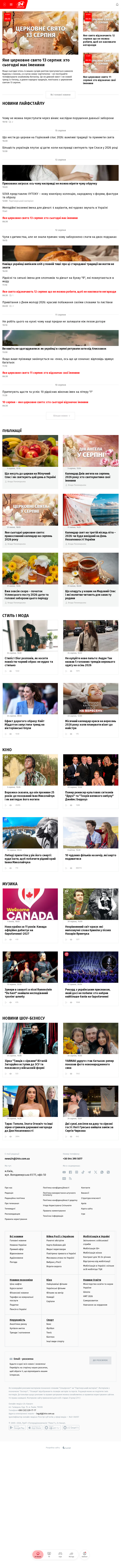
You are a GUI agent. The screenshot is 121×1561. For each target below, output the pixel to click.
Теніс (49, 1332)
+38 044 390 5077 (72, 1158)
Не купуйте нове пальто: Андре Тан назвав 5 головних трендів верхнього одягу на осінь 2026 (90, 662)
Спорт (50, 1319)
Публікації (12, 431)
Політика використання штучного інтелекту (59, 1194)
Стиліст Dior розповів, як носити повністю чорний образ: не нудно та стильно (29, 662)
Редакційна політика (15, 1198)
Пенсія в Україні (18, 1309)
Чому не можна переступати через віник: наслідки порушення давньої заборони (58, 118)
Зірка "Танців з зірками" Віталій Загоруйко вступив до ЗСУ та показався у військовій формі (26, 1064)
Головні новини (18, 1240)
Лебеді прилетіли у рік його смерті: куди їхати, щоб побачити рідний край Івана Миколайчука (30, 859)
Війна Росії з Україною (60, 1236)
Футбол (50, 1328)
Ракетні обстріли (55, 1240)
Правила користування (16, 1219)
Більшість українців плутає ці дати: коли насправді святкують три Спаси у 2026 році (60, 147)
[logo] (20, 4)
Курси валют (16, 1288)
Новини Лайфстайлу (23, 103)
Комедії (50, 1297)
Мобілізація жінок (92, 1252)
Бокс (48, 1324)
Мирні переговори (56, 1249)
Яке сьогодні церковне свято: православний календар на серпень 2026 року (28, 536)
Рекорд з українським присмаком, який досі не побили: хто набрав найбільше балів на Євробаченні (87, 993)
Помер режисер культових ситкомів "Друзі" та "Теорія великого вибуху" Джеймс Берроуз (89, 796)
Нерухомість (17, 1319)
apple (34, 1427)
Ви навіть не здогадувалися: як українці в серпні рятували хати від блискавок (54, 348)
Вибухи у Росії (53, 1262)
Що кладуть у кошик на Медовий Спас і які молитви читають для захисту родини (90, 595)
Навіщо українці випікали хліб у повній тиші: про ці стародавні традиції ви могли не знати (58, 265)
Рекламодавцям (12, 1214)
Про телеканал (12, 1204)
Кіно (49, 1279)
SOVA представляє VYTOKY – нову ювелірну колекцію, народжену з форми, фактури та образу (60, 195)
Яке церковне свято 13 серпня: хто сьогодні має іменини (40, 218)
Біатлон (50, 1337)
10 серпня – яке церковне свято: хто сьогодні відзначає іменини (45, 402)
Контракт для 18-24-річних (97, 1257)
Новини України (18, 1244)
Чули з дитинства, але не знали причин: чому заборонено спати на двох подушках (59, 237)
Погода (13, 1262)
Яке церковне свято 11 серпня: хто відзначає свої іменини (41, 373)
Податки (14, 1304)
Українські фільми (55, 1288)
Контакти (85, 1188)
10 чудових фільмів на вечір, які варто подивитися (90, 857)
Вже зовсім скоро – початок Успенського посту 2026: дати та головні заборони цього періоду (27, 595)
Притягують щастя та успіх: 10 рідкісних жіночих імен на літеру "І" (47, 392)
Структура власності (91, 1198)
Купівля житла (17, 1328)
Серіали (50, 1301)
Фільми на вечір (54, 1292)
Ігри (83, 1214)
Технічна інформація (53, 1216)
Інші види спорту (55, 1341)
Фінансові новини (19, 1292)
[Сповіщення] (117, 4)
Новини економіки (21, 1279)
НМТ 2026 (88, 1296)
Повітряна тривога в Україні (61, 1253)
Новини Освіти (92, 1279)
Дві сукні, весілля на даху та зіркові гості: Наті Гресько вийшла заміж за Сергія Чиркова (89, 1127)
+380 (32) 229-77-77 (27, 1410)
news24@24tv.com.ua (17, 1158)
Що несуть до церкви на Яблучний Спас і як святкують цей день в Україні (30, 475)
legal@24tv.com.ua (45, 1413)
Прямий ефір (16, 1249)
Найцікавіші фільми (56, 1284)
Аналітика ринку (18, 1324)
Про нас (8, 1188)
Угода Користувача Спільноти (57, 1206)
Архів (83, 1204)
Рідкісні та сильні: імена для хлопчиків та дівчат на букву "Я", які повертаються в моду (58, 279)
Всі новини (16, 1236)
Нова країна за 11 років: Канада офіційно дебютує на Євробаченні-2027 (25, 930)
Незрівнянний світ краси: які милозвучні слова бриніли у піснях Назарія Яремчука (88, 930)
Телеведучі (10, 1209)
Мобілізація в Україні (96, 1236)
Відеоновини (16, 1253)
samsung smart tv (70, 1427)
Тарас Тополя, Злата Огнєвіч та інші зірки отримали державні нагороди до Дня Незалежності (29, 1127)
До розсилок (100, 1360)
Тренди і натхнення (20, 1332)
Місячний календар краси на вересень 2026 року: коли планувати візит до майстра (90, 724)
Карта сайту (86, 1209)
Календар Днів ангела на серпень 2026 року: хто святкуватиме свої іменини (87, 477)
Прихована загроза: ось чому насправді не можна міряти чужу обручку (49, 183)
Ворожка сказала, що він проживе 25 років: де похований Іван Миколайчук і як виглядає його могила (30, 796)
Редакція (9, 1193)
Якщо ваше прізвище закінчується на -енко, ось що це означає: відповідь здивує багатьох (58, 360)
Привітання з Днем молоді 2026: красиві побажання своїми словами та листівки (57, 302)
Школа (86, 1292)
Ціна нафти (16, 1284)
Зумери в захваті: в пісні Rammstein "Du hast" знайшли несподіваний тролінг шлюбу (28, 993)
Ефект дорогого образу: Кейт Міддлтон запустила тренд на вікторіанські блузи (24, 724)
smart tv (52, 1427)
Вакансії (85, 1193)
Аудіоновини (16, 1257)
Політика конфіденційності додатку (60, 1200)
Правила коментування (54, 1211)
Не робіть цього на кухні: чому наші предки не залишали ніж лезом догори (53, 321)
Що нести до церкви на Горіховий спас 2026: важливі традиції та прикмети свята (58, 137)
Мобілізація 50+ (91, 1248)
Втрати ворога (53, 1266)
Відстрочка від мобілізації (96, 1261)
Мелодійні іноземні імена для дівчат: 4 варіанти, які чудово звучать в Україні (55, 207)
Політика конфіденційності (56, 1188)
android (17, 1427)
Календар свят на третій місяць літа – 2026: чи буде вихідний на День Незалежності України (90, 536)
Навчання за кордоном (95, 1304)
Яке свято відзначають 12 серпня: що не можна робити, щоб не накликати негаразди (59, 291)
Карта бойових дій (56, 1244)
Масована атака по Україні (60, 1257)
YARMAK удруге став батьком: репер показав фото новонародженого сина (89, 1064)
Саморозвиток (90, 1300)
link (64, 1172)
